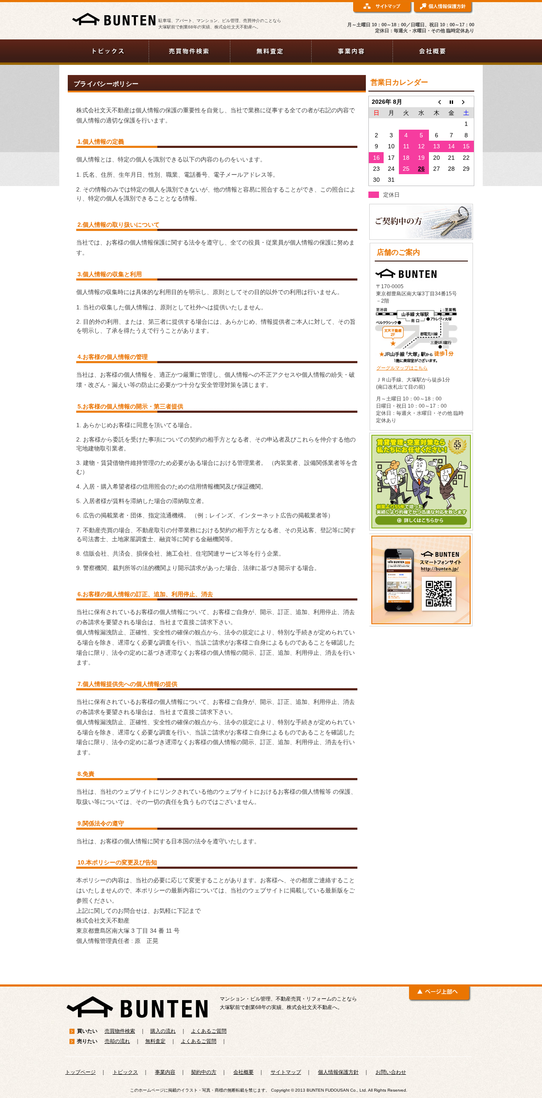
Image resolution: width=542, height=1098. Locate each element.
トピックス (125, 1072)
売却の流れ (117, 1041)
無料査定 (155, 1041)
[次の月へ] (466, 101)
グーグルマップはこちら (402, 367)
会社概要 (243, 1072)
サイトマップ (286, 1072)
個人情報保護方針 (338, 1072)
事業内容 (165, 1072)
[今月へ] (451, 101)
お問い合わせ (391, 1072)
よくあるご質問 (209, 1031)
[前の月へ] (436, 101)
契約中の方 (203, 1072)
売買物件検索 (120, 1031)
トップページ (80, 1072)
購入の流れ (163, 1031)
